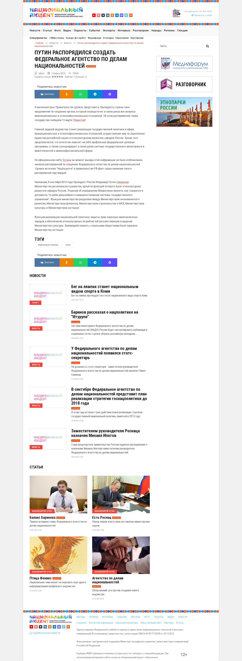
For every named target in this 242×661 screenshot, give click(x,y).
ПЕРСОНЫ (135, 617)
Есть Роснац (101, 518)
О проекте (81, 622)
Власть (36, 328)
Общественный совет (151, 622)
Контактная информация (101, 622)
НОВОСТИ (182, 617)
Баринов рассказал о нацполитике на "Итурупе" (104, 314)
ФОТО (147, 617)
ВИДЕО (171, 617)
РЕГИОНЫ (93, 617)
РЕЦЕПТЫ (158, 617)
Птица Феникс (41, 578)
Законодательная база (127, 622)
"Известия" (79, 120)
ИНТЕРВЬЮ (107, 617)
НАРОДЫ (81, 617)
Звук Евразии (137, 37)
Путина (67, 160)
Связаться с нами (202, 15)
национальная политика (48, 245)
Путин (68, 245)
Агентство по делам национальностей (107, 580)
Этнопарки (108, 37)
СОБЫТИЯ (122, 617)
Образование (122, 37)
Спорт (35, 302)
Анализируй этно (42, 511)
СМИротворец (57, 37)
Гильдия (182, 30)
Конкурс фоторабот (76, 37)
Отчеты (180, 622)
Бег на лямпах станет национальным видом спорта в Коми (104, 288)
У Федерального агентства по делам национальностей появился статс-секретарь (104, 353)
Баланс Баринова (42, 518)
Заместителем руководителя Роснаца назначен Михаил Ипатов (105, 433)
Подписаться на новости (46, 633)
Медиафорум (94, 37)
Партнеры (169, 622)
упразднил (122, 182)
